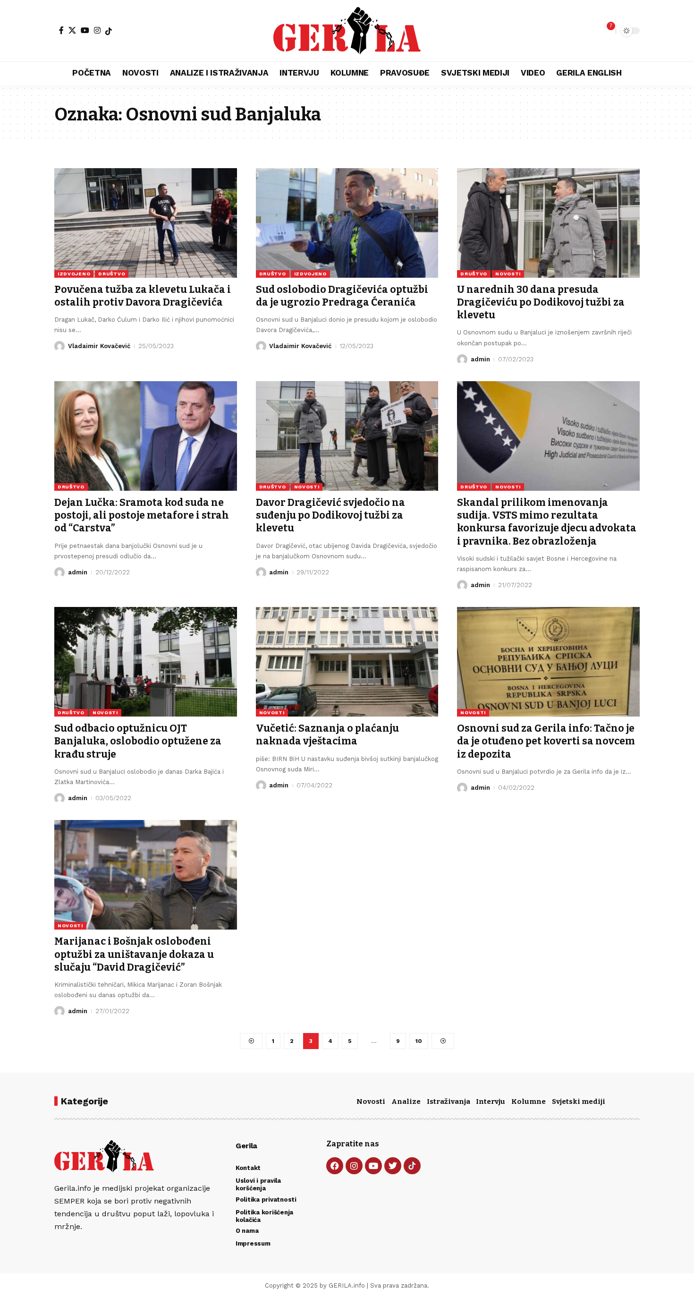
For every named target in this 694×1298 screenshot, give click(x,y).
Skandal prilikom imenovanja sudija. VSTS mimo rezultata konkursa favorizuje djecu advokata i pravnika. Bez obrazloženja (546, 521)
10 (418, 1041)
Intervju (490, 1101)
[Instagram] (97, 30)
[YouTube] (85, 30)
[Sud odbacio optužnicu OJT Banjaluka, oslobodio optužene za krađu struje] (145, 662)
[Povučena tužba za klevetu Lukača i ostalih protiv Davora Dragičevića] (145, 223)
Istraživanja (448, 1101)
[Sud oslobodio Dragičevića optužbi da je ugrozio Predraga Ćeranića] (347, 223)
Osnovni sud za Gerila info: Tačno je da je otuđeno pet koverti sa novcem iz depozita (546, 741)
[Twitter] (392, 1165)
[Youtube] (373, 1165)
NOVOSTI (508, 273)
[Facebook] (61, 30)
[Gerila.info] (346, 30)
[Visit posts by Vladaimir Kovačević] (59, 346)
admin (480, 359)
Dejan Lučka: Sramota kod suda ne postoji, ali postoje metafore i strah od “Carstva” (141, 515)
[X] (72, 30)
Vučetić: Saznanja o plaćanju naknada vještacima (327, 734)
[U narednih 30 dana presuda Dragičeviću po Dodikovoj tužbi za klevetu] (548, 223)
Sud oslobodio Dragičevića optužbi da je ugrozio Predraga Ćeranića (342, 295)
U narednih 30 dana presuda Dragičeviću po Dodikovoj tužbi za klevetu (541, 302)
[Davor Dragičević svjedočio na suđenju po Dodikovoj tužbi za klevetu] (347, 436)
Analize (406, 1101)
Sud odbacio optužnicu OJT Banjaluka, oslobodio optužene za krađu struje (137, 741)
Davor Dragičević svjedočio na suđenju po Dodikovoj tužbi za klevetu (330, 515)
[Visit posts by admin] (462, 359)
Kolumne (528, 1101)
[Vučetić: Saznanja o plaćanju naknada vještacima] (347, 662)
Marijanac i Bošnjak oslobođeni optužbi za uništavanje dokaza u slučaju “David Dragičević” (134, 954)
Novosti (370, 1101)
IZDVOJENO (74, 273)
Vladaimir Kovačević (99, 346)
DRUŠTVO (111, 273)
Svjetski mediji (578, 1101)
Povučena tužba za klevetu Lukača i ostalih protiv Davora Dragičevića (142, 295)
